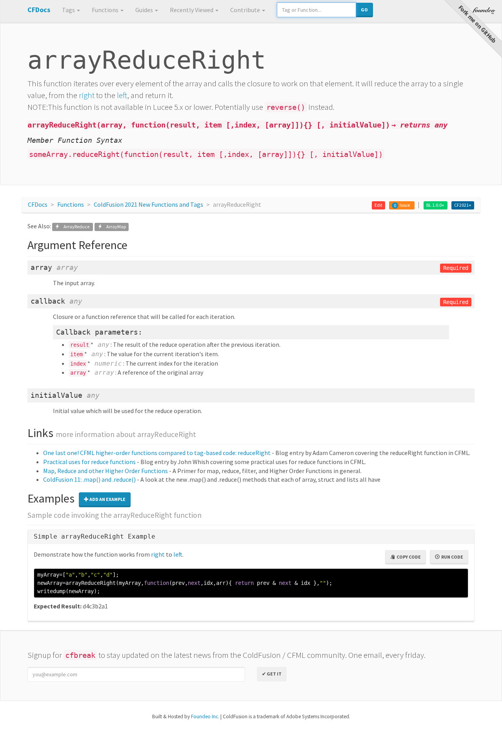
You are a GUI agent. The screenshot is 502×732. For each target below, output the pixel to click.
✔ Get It (272, 674)
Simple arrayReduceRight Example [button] (94, 536)
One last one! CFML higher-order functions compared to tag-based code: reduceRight (157, 453)
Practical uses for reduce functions (89, 462)
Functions (106, 10)
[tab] (251, 536)
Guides (144, 10)
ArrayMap (114, 226)
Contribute (245, 10)
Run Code (451, 557)
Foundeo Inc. (205, 716)
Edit (378, 205)
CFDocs (37, 204)
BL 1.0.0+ (435, 205)
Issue (405, 205)
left (122, 95)
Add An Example (107, 499)
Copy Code (408, 557)
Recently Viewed (192, 10)
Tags (69, 10)
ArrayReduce (75, 226)
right (87, 95)
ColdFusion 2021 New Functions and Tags (148, 204)
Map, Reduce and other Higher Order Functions (105, 471)
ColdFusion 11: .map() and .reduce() (89, 479)
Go (364, 10)
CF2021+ (462, 205)
